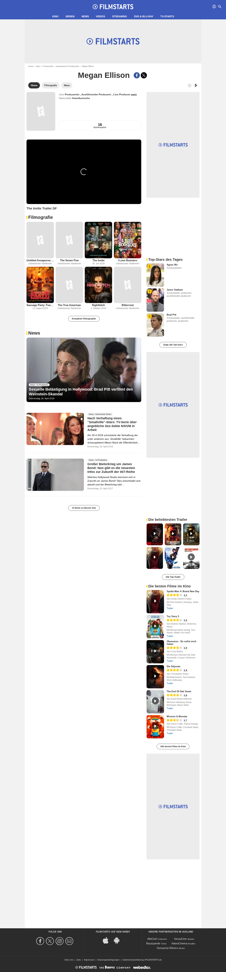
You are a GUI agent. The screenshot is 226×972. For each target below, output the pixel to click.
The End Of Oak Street (179, 691)
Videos (100, 16)
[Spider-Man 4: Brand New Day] (155, 601)
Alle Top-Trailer (173, 577)
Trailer (170, 608)
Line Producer (122, 94)
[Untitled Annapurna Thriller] (40, 240)
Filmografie (40, 217)
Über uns (68, 960)
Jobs (78, 960)
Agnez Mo (172, 264)
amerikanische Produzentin (67, 66)
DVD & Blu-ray (143, 16)
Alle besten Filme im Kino (173, 746)
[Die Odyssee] (155, 676)
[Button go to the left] (190, 85)
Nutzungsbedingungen (108, 960)
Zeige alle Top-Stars (173, 345)
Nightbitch (98, 305)
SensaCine (180, 938)
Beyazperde (153, 943)
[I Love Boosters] (127, 240)
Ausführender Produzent (96, 94)
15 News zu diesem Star (84, 508)
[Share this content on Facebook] (137, 75)
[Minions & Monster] (155, 726)
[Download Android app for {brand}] (118, 940)
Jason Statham (175, 289)
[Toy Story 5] (155, 626)
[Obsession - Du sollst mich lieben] (155, 651)
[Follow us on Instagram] (60, 941)
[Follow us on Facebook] (40, 941)
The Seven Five (69, 260)
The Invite (99, 260)
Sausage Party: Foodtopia (40, 305)
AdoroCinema (179, 943)
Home (30, 66)
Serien (70, 16)
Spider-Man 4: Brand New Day (183, 591)
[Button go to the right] (196, 85)
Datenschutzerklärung (133, 960)
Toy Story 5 (173, 616)
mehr (134, 94)
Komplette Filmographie (84, 318)
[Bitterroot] (127, 285)
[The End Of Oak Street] (155, 701)
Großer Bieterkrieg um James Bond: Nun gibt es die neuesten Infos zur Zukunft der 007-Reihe (111, 468)
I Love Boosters (127, 260)
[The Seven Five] (69, 240)
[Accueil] (113, 6)
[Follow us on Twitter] (50, 941)
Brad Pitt (171, 314)
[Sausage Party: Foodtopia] (40, 285)
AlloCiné (152, 938)
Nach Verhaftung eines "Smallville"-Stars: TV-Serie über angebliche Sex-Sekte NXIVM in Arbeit (112, 424)
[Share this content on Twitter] (144, 75)
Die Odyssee (173, 666)
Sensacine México (167, 947)
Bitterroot (128, 305)
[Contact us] (69, 941)
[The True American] (69, 285)
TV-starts (167, 16)
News (85, 16)
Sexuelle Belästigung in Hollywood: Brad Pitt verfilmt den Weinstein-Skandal (81, 391)
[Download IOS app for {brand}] (107, 940)
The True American (69, 305)
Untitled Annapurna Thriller (40, 260)
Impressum (89, 960)
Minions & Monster (177, 716)
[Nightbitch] (98, 285)
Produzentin (48, 66)
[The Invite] (98, 240)
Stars (38, 66)
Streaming (119, 16)
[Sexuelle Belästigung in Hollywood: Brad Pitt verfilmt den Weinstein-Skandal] (83, 370)
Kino (55, 16)
